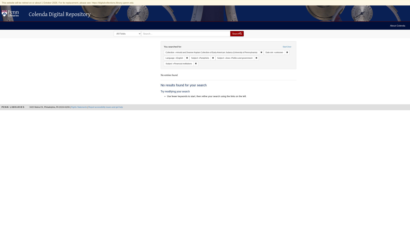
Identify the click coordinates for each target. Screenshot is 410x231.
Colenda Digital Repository (14, 14)
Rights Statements (79, 107)
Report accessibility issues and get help (105, 107)
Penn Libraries (13, 107)
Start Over (287, 47)
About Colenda (397, 25)
